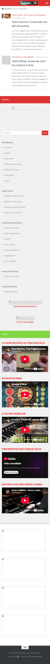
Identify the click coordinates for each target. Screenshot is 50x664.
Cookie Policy (9, 175)
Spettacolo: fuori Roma (12, 213)
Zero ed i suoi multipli (25, 322)
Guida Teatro (17, 15)
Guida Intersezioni (11, 292)
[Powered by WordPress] (18, 656)
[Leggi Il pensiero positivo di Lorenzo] (25, 302)
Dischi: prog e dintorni (12, 233)
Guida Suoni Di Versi (11, 170)
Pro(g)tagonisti (9, 256)
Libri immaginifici (10, 261)
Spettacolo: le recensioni (35, 15)
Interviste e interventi (12, 250)
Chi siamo (7, 147)
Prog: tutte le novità (11, 228)
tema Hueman (36, 656)
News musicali (9, 244)
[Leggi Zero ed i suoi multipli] (25, 318)
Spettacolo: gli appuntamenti (14, 207)
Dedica (6, 181)
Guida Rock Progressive (13, 164)
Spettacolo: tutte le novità (13, 196)
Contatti (7, 153)
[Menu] (47, 3)
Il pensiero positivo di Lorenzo (25, 306)
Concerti (7, 239)
